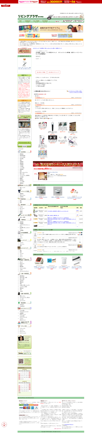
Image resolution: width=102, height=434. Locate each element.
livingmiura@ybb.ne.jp (68, 424)
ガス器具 (21, 176)
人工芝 (21, 269)
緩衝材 (21, 212)
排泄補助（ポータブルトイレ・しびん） (25, 224)
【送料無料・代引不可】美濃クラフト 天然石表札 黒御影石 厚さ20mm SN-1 (52, 141)
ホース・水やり (23, 268)
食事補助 (21, 221)
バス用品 (21, 166)
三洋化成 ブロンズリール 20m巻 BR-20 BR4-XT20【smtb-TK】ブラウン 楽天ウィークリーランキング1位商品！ (63, 128)
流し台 (21, 261)
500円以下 (22, 304)
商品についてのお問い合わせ (43, 77)
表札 (21, 250)
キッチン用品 (22, 157)
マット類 (21, 298)
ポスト (21, 254)
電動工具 (21, 282)
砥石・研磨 (22, 278)
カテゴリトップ (36, 48)
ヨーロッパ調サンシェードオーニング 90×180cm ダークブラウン (72, 132)
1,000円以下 (22, 306)
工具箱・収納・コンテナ (25, 285)
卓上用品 (21, 158)
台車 (21, 289)
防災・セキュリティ (24, 172)
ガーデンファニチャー (24, 271)
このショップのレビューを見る (76, 92)
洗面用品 (21, 169)
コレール (21, 329)
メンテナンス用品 (23, 286)
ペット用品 (22, 181)
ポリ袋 (21, 206)
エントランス (22, 300)
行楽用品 (21, 196)
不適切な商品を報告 (55, 77)
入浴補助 (21, 230)
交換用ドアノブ (59, 48)
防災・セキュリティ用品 (50, 48)
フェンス (21, 253)
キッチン (21, 234)
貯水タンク (22, 263)
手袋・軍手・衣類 (23, 277)
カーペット (22, 244)
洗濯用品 (21, 161)
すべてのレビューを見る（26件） (75, 91)
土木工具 (21, 280)
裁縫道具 (21, 183)
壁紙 (21, 245)
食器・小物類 (22, 217)
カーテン (21, 242)
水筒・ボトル (22, 195)
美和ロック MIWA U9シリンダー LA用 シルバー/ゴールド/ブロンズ (62, 141)
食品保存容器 (22, 155)
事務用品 (21, 180)
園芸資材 (21, 266)
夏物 (21, 200)
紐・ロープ (22, 208)
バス (21, 236)
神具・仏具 (22, 173)
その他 (21, 291)
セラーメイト (22, 331)
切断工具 (21, 288)
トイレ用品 (22, 167)
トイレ (21, 237)
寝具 (21, 188)
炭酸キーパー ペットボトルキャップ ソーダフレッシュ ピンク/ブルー (43, 156)
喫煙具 (21, 178)
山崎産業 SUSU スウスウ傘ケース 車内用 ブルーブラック (52, 132)
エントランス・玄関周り (25, 175)
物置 (21, 251)
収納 (21, 170)
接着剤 (21, 211)
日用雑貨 (21, 164)
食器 (21, 160)
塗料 (21, 283)
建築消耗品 (22, 275)
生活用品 (42, 48)
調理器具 (21, 154)
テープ (21, 209)
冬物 (21, 202)
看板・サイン (22, 295)
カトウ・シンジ (23, 332)
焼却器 (21, 265)
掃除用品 (21, 163)
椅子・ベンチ (22, 187)
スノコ (21, 256)
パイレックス (22, 328)
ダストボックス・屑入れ (25, 297)
